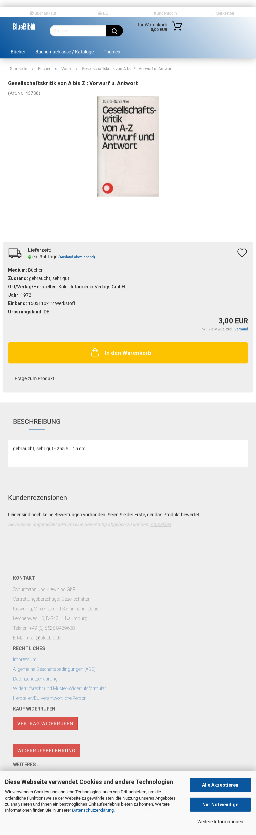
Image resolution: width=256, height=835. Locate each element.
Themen (112, 51)
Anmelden (160, 524)
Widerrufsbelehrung (46, 750)
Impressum (25, 659)
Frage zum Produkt (34, 378)
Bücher (18, 51)
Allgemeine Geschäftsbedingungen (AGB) (54, 669)
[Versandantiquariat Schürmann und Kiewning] (24, 27)
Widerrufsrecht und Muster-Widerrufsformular (59, 688)
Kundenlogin (164, 13)
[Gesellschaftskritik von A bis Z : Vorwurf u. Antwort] (128, 146)
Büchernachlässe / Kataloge (64, 51)
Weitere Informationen (220, 821)
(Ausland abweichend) (76, 257)
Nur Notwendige (220, 804)
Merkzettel (224, 13)
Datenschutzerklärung (93, 810)
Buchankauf (45, 13)
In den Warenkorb (128, 352)
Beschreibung (37, 422)
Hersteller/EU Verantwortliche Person (50, 698)
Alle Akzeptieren (220, 785)
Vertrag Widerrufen (45, 723)
